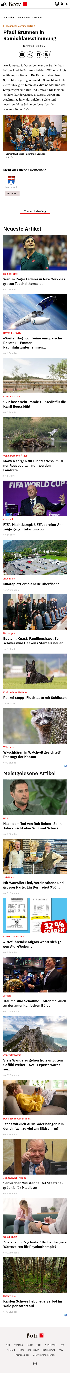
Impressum (33, 1349)
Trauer (29, 1344)
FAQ (62, 1344)
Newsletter (50, 1344)
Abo (8, 1344)
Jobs (38, 1344)
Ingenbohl (11, 187)
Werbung (18, 1344)
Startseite (8, 17)
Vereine (38, 17)
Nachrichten (23, 17)
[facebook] (39, 56)
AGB (61, 1349)
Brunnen (29, 70)
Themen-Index (21, 1355)
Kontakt (11, 1349)
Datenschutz (48, 1349)
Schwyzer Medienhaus (44, 1355)
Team (21, 1349)
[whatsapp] (31, 56)
